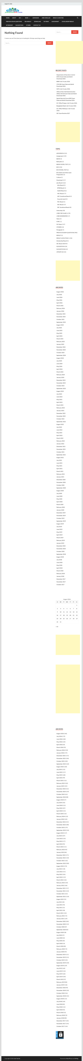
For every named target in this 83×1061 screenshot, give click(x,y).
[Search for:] (29, 43)
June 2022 (59, 430)
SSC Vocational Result (63, 207)
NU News (46, 21)
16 (57, 615)
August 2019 (60, 524)
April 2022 (59, 435)
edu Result (28, 21)
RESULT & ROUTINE (58, 18)
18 (64, 615)
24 (60, 618)
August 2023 (60, 391)
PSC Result (60, 202)
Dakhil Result (61, 190)
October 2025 (60, 319)
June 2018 (59, 562)
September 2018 (61, 554)
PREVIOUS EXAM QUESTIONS (14, 21)
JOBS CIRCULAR (46, 18)
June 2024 (59, 363)
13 (70, 612)
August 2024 (60, 358)
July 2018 (59, 559)
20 (70, 615)
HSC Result (60, 193)
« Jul (57, 626)
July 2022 (59, 427)
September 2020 (61, 488)
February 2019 (60, 540)
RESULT (58, 235)
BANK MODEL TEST (62, 164)
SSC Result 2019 (61, 243)
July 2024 (59, 361)
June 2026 (59, 297)
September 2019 (61, 521)
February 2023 (60, 408)
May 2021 (59, 466)
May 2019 (59, 532)
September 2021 (61, 454)
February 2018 (60, 573)
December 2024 (60, 347)
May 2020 (59, 499)
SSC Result (60, 204)
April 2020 (59, 501)
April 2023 (59, 402)
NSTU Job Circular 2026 (63, 89)
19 (67, 615)
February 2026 (60, 308)
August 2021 (60, 457)
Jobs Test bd (17, 1058)
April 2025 (59, 336)
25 (64, 618)
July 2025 (59, 327)
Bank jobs (59, 161)
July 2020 (59, 493)
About (14, 18)
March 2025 (59, 338)
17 (60, 615)
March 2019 (59, 537)
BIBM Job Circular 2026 (63, 81)
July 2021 (59, 460)
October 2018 (60, 551)
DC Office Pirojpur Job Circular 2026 (66, 103)
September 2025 (61, 322)
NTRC (58, 221)
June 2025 (59, 330)
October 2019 (60, 518)
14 (73, 612)
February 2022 (60, 441)
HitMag (76, 1058)
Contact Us (36, 25)
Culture (58, 177)
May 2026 (59, 300)
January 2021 (60, 477)
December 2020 (60, 479)
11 (64, 612)
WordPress (69, 1058)
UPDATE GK (60, 252)
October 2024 (60, 352)
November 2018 (61, 548)
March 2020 (59, 504)
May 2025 (59, 333)
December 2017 (60, 579)
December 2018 (60, 546)
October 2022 (60, 419)
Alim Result (60, 185)
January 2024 (60, 377)
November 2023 (61, 383)
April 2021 (59, 468)
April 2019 (59, 535)
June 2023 (59, 396)
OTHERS (28, 25)
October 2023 (60, 385)
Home (7, 18)
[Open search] (77, 18)
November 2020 (61, 482)
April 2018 (59, 568)
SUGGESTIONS (19, 25)
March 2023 (59, 405)
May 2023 (59, 399)
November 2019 (61, 515)
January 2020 (60, 510)
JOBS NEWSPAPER (61, 216)
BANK (26, 18)
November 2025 (61, 316)
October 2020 (60, 485)
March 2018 (59, 570)
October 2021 (60, 452)
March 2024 (59, 372)
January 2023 (60, 410)
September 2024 (61, 355)
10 (60, 612)
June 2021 (59, 463)
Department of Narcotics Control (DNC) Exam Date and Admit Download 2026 (65, 76)
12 (67, 612)
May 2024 (59, 366)
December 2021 (60, 446)
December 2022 (60, 413)
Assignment (55, 21)
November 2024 (61, 350)
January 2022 (60, 443)
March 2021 (59, 471)
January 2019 (60, 543)
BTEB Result (60, 188)
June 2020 (59, 496)
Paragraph (59, 230)
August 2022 (60, 424)
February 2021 (60, 474)
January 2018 (60, 576)
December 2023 (60, 380)
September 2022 (61, 421)
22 (76, 615)
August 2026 (60, 292)
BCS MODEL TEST (61, 170)
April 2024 (59, 369)
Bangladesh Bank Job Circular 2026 (66, 106)
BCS (20, 18)
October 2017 (60, 584)
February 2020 (60, 507)
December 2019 (60, 512)
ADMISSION (36, 18)
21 (73, 615)
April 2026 (59, 303)
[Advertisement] (69, 52)
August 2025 (60, 325)
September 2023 (61, 388)
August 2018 (60, 557)
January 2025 (60, 344)
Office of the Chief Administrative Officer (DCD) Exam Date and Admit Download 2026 (66, 93)
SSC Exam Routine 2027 (63, 113)
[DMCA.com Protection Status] (60, 1038)
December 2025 (60, 314)
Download (37, 21)
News (58, 218)
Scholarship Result (68, 21)
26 (67, 618)
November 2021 (61, 449)
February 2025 (60, 341)
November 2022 (61, 416)
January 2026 (60, 311)
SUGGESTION (60, 246)
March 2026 (59, 305)
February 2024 (60, 374)
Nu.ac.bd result (61, 199)
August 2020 (60, 490)
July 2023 (59, 394)
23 (57, 618)
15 (76, 612)
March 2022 (59, 438)
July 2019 (59, 526)
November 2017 (61, 582)
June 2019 (59, 529)
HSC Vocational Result (63, 196)
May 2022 (59, 432)
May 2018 (59, 565)
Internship (9, 25)
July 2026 (59, 294)
